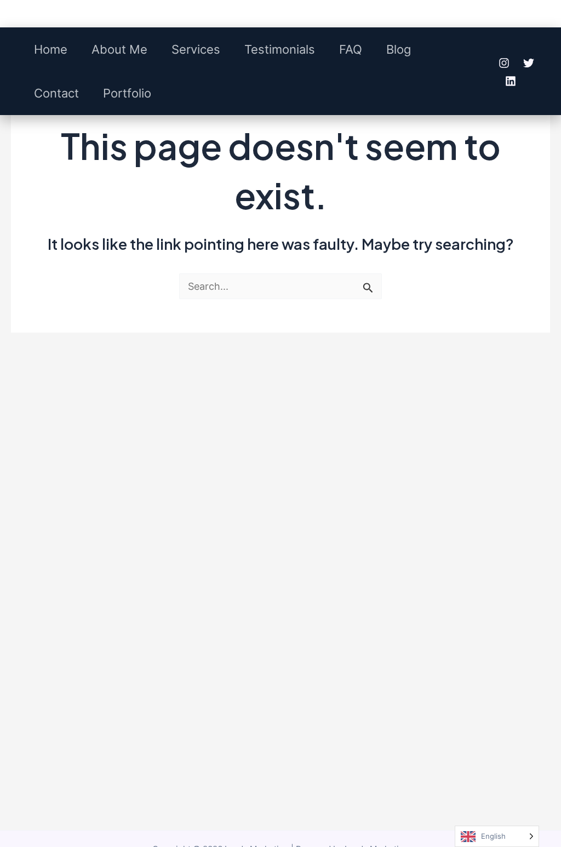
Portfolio (127, 93)
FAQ (350, 49)
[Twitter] (528, 63)
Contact (56, 93)
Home (50, 49)
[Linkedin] (510, 81)
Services (195, 49)
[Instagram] (504, 63)
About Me (119, 49)
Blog (398, 49)
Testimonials (279, 49)
